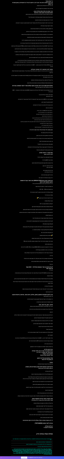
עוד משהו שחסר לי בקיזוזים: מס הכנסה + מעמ (43, 442)
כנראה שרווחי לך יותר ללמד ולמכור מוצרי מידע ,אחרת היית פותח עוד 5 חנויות (38, 444)
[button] (32, 439)
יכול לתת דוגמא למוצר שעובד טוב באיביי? (44, 446)
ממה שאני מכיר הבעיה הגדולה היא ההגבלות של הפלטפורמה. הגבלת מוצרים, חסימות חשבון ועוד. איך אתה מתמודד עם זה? (32, 439)
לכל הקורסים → (24, 457)
